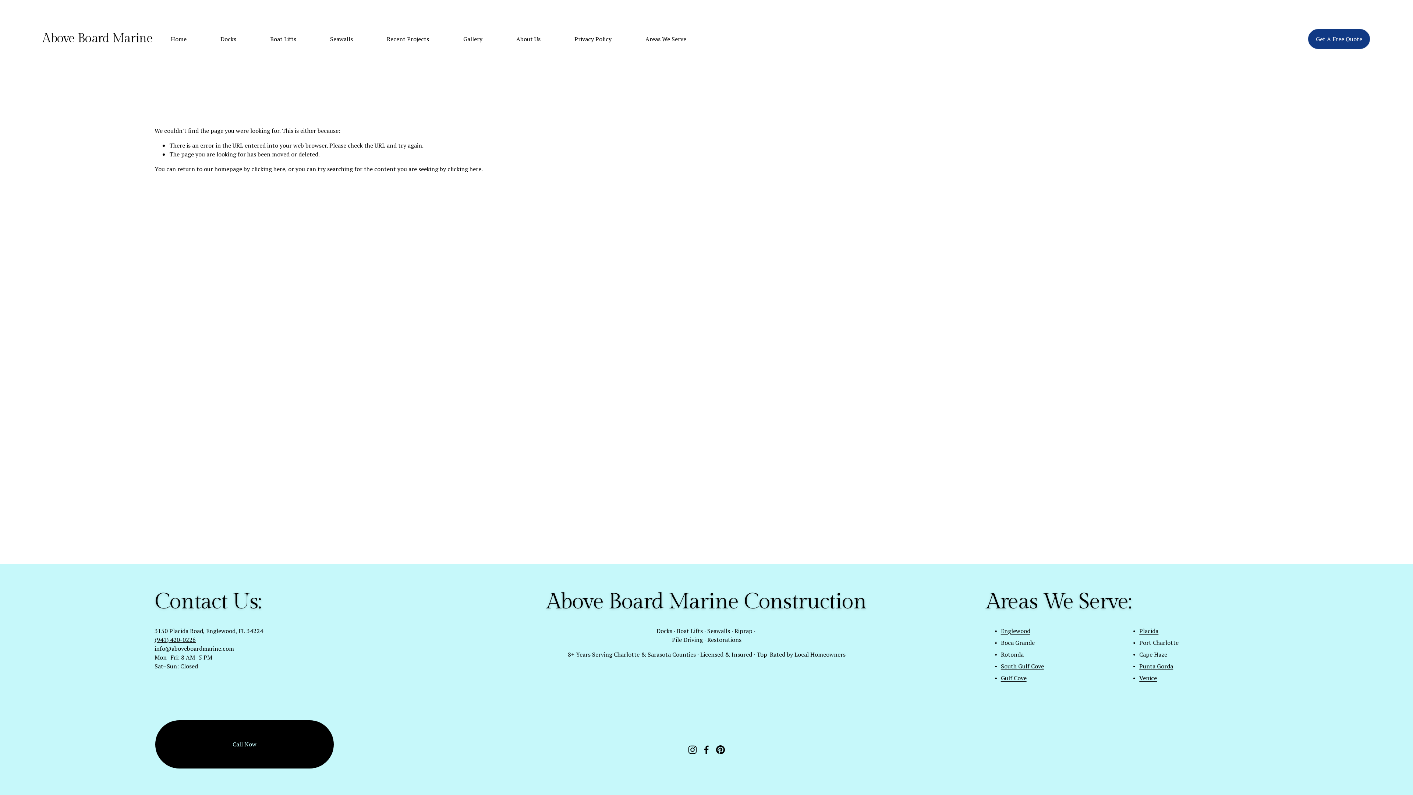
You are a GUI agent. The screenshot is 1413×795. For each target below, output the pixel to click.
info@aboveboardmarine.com (194, 648)
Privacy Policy (593, 39)
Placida (1148, 631)
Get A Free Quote (1339, 39)
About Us (528, 39)
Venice (1148, 678)
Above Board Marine (97, 38)
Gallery (472, 39)
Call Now (244, 744)
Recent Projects (408, 39)
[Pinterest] (720, 749)
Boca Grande (1018, 643)
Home (179, 39)
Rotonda (1012, 654)
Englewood (1015, 631)
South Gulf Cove (1022, 666)
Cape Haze (1153, 654)
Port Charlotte (1159, 643)
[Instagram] (692, 749)
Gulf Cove (1014, 678)
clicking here (268, 169)
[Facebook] (706, 749)
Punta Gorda (1156, 666)
